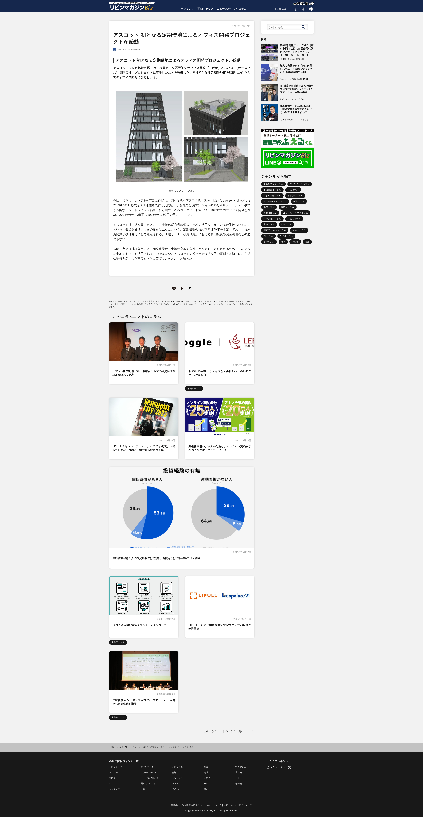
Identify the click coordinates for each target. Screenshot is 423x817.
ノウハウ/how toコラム (275, 201)
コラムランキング (277, 761)
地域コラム (269, 207)
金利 (111, 783)
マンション (177, 778)
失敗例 (112, 778)
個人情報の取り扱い (192, 805)
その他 (295, 242)
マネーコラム (299, 230)
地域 (206, 772)
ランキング (187, 8)
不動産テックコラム (273, 184)
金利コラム (286, 224)
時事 (283, 242)
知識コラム (298, 201)
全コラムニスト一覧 (279, 767)
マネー (175, 783)
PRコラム (268, 236)
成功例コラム (287, 207)
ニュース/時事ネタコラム (232, 8)
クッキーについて (212, 805)
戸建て (207, 778)
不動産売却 (177, 767)
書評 (307, 242)
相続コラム (293, 190)
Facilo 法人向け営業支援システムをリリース (139, 625)
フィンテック (147, 767)
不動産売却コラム (272, 190)
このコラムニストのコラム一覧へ (223, 731)
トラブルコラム (295, 195)
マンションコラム (272, 219)
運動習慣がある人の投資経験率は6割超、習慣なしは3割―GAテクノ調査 (156, 558)
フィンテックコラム (299, 184)
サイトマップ (245, 805)
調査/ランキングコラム (275, 230)
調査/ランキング (148, 783)
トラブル (113, 772)
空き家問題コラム (272, 195)
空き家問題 (240, 767)
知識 (174, 772)
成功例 (238, 772)
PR (205, 783)
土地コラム (269, 224)
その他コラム (286, 236)
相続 (206, 767)
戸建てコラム (294, 219)
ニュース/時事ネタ (150, 778)
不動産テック (205, 8)
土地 (237, 778)
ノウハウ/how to (148, 772)
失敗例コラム (270, 213)
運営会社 (175, 805)
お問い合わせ (283, 9)
